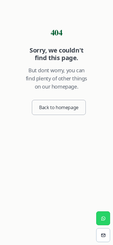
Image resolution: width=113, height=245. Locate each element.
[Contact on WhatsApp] (103, 218)
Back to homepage (59, 107)
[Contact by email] (103, 235)
